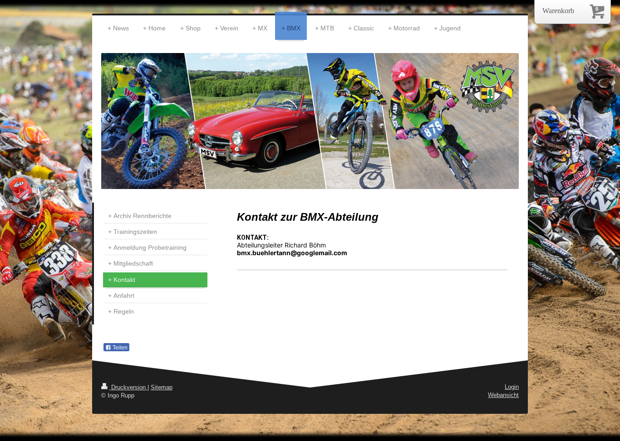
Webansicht (503, 395)
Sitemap (161, 387)
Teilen (119, 347)
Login (512, 386)
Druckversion (128, 387)
